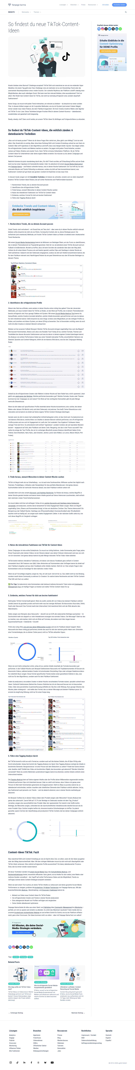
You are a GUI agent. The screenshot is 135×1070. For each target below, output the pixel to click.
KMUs (35, 1043)
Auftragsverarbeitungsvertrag (91, 1043)
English (108, 1038)
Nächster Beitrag (78, 1013)
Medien (36, 1048)
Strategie (23, 957)
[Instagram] (13, 947)
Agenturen (36, 1035)
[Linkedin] (27, 947)
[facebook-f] (31, 1062)
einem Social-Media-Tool (39, 872)
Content (15, 957)
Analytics (12, 1035)
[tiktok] (17, 1062)
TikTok (30, 957)
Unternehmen (37, 1040)
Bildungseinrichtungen (41, 1051)
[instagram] (10, 1062)
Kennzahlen (61, 1048)
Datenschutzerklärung (88, 1040)
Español (108, 1040)
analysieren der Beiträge (23, 396)
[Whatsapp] (31, 947)
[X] (24, 947)
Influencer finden (15, 1048)
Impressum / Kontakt (88, 1035)
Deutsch (108, 1035)
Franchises (37, 1038)
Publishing (47, 907)
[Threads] (17, 947)
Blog (59, 1038)
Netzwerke (25, 12)
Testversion (54, 887)
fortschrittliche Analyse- (59, 872)
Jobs (59, 1051)
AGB (82, 1038)
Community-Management (63, 907)
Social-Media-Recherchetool (25, 242)
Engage (11, 1038)
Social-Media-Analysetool (73, 164)
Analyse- (24, 890)
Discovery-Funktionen (49, 890)
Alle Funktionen (14, 1051)
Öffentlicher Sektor (39, 1046)
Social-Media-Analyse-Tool (65, 313)
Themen (36, 12)
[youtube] (52, 1062)
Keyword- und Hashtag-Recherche (42, 493)
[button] (67, 5)
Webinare (60, 1043)
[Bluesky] (20, 947)
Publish (11, 1040)
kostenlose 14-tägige (42, 887)
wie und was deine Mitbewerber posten (37, 627)
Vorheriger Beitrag (15, 1013)
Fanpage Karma (16, 167)
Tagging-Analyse (17, 780)
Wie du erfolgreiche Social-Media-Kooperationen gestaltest (46, 990)
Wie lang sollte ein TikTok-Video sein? (20, 992)
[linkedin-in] (24, 1062)
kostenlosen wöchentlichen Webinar (27, 913)
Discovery (12, 1043)
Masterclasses (62, 1040)
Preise (59, 1035)
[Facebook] (10, 947)
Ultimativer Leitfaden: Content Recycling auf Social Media (71, 992)
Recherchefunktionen (15, 874)
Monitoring (78, 907)
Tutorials (60, 1046)
